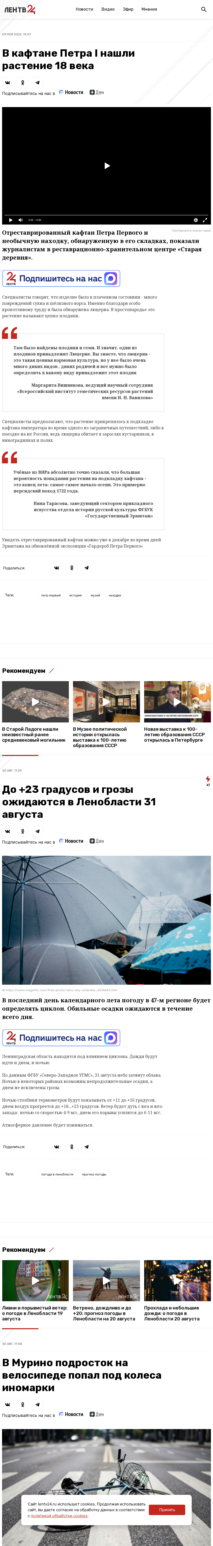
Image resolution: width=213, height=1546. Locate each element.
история (75, 595)
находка (115, 595)
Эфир (128, 9)
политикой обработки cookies (59, 1515)
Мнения (149, 9)
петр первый (51, 595)
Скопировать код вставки (191, 230)
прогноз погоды (94, 1174)
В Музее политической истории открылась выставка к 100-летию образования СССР (100, 737)
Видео (108, 9)
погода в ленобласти (57, 1174)
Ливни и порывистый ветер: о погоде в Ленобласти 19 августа (35, 1313)
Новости (84, 9)
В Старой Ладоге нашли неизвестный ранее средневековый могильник (33, 735)
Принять (167, 1509)
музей (95, 595)
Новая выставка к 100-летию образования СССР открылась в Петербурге (174, 735)
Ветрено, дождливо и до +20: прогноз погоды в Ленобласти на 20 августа (104, 1313)
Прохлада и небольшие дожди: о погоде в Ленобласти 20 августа (172, 1313)
